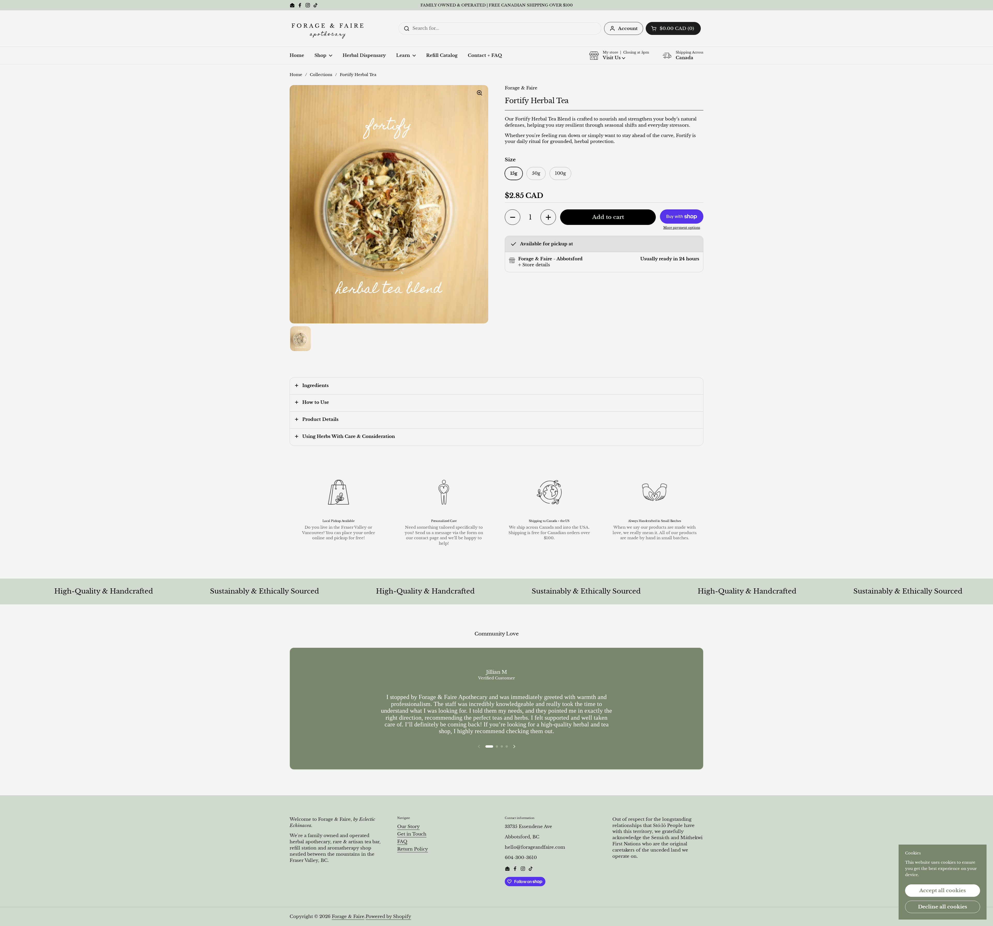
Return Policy (412, 849)
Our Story (408, 826)
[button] (673, 28)
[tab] (534, 265)
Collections (321, 74)
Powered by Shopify (388, 916)
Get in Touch (411, 834)
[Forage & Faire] (328, 28)
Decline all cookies (942, 907)
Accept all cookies (942, 890)
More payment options (681, 228)
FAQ (402, 841)
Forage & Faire (348, 916)
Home (296, 74)
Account (628, 28)
